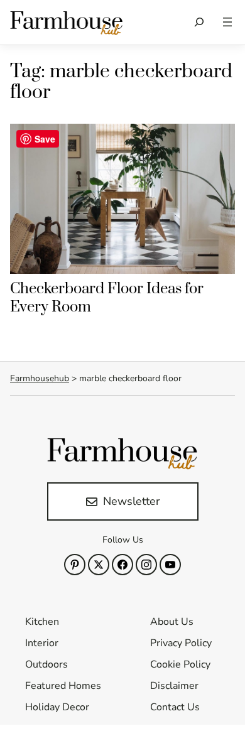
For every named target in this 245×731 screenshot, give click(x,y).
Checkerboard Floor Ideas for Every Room (107, 298)
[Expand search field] (199, 22)
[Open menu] (227, 22)
